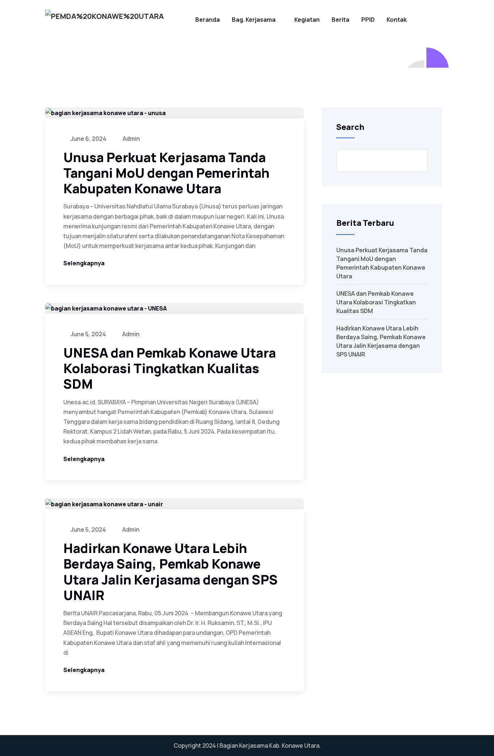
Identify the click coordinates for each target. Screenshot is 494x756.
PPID (368, 20)
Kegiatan (307, 20)
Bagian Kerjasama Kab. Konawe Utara (269, 745)
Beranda (207, 20)
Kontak (397, 20)
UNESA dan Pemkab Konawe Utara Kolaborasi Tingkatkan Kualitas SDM (169, 368)
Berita (340, 20)
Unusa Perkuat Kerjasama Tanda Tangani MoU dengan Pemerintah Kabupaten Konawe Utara (166, 172)
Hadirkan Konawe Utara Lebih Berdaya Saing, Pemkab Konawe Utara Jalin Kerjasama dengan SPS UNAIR (170, 571)
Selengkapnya (84, 263)
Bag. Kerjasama (254, 20)
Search (350, 127)
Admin (131, 139)
